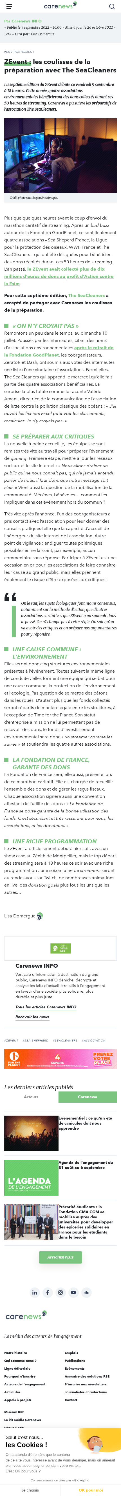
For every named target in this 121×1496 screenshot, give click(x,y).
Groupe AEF (14, 1428)
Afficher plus (60, 1257)
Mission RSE (14, 1412)
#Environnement (19, 52)
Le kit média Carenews (22, 1420)
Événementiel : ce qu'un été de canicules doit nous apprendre (85, 1123)
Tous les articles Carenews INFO (46, 1007)
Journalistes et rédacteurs (86, 1392)
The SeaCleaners (86, 295)
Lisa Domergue (42, 34)
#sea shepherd (36, 1040)
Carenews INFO (27, 21)
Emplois (71, 1353)
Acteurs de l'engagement (24, 1384)
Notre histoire (15, 1353)
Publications (75, 1360)
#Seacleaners (65, 1040)
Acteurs (31, 1097)
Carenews (87, 1097)
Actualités (12, 1392)
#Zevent (11, 1040)
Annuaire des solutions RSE (87, 1376)
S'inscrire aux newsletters (86, 1384)
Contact (71, 1400)
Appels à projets (18, 1400)
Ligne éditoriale (17, 1368)
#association (94, 1040)
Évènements (74, 1368)
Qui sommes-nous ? (20, 1360)
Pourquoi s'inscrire (19, 1376)
